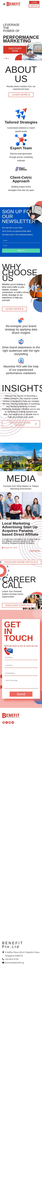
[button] (4, 4)
